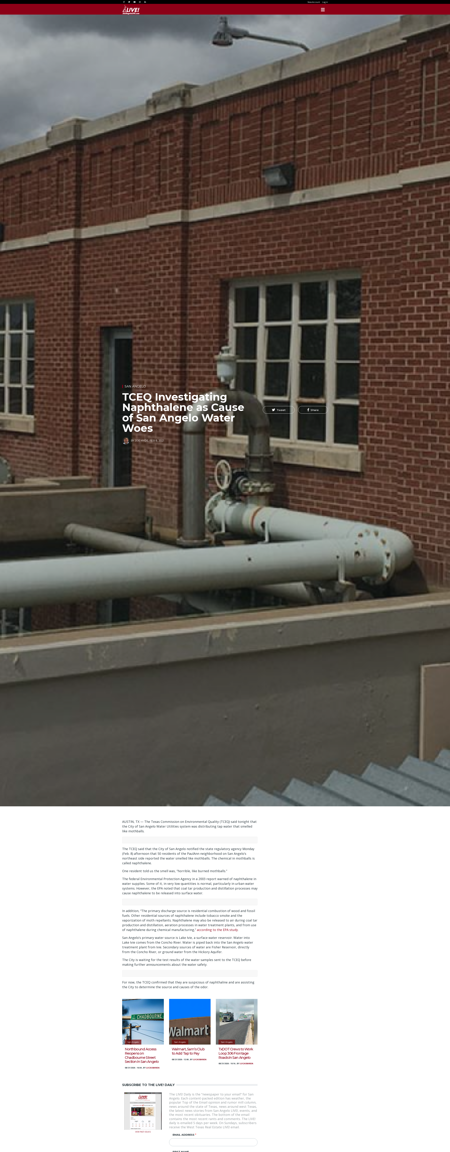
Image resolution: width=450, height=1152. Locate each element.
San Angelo (135, 386)
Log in (325, 2)
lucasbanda (153, 1067)
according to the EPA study (217, 930)
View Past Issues (143, 1131)
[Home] (131, 10)
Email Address (183, 1134)
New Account (314, 2)
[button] (279, 410)
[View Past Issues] (143, 1110)
